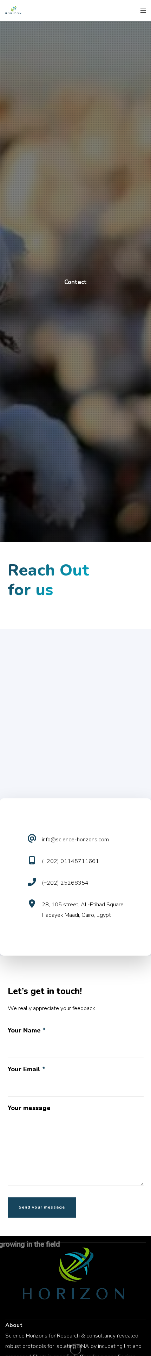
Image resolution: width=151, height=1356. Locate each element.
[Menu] (141, 10)
